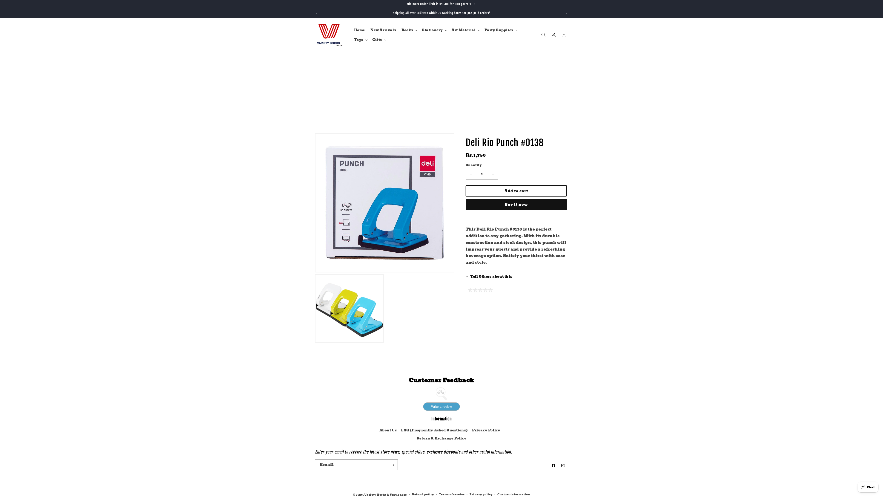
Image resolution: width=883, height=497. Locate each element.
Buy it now (516, 204)
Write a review (441, 406)
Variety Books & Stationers (385, 495)
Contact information (513, 494)
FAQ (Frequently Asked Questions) (434, 430)
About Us (388, 430)
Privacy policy (481, 494)
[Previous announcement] (317, 13)
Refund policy (423, 494)
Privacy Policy (486, 430)
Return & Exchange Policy (441, 438)
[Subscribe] (392, 464)
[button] (409, 30)
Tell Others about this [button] (491, 276)
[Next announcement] (566, 13)
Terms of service (452, 494)
